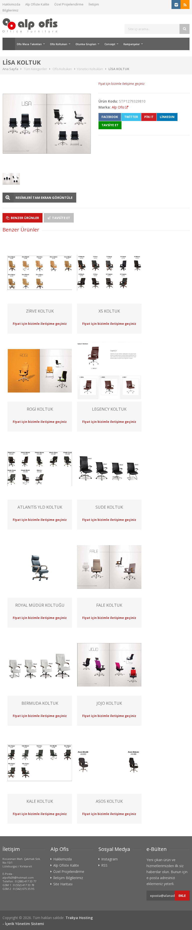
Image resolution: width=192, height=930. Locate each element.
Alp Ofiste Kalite (37, 4)
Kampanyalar (132, 44)
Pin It (149, 117)
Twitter (131, 117)
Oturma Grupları (86, 44)
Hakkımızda (11, 4)
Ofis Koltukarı (58, 44)
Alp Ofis (118, 107)
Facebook (110, 117)
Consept (109, 44)
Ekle (182, 895)
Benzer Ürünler (24, 218)
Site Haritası (62, 884)
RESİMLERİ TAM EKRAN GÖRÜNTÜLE (44, 197)
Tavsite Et (60, 218)
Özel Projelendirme (69, 4)
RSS (104, 865)
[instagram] (176, 4)
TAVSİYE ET (110, 125)
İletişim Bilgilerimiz (68, 878)
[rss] (185, 4)
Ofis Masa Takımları (29, 44)
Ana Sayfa (8, 44)
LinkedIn (167, 117)
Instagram (109, 859)
